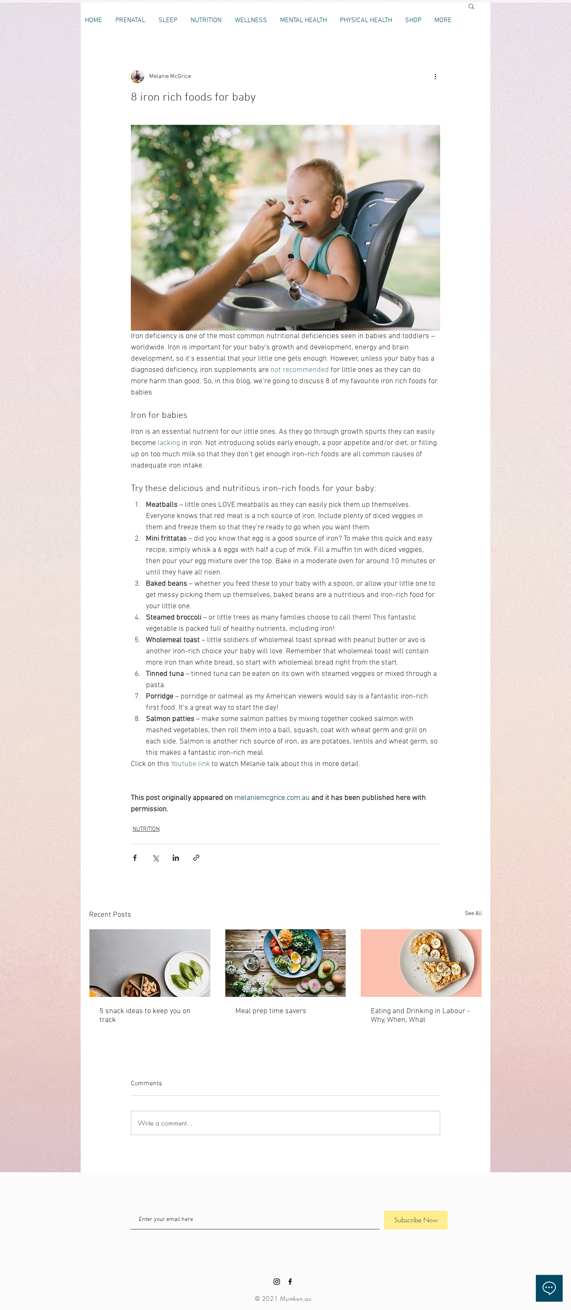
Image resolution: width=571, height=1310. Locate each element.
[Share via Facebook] (135, 858)
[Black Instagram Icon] (277, 1281)
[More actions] (435, 76)
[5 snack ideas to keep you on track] (149, 963)
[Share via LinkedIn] (176, 858)
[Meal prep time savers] (285, 963)
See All (473, 913)
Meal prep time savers (270, 1011)
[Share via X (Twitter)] (155, 858)
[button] (471, 6)
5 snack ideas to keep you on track (145, 1015)
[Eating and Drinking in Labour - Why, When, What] (421, 963)
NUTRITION (146, 829)
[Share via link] (196, 858)
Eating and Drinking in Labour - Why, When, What (420, 1015)
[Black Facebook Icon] (290, 1281)
